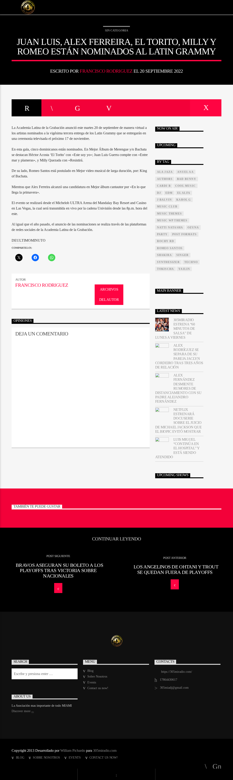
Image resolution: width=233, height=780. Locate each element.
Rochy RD (165, 241)
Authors (164, 179)
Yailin (184, 269)
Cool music (185, 185)
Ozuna (193, 227)
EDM (169, 192)
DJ (159, 192)
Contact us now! (97, 688)
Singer (182, 255)
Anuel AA (185, 172)
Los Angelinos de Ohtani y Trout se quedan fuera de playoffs (176, 569)
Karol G (183, 199)
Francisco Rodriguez (106, 71)
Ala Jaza (165, 172)
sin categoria (116, 30)
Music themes (169, 213)
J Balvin (164, 199)
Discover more (21, 711)
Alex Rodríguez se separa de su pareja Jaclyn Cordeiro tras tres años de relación (179, 356)
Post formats (184, 234)
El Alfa (183, 192)
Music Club (167, 206)
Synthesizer (168, 262)
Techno (191, 262)
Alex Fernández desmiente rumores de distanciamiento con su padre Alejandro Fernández (178, 388)
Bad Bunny (186, 179)
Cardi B (164, 185)
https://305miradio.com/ (176, 671)
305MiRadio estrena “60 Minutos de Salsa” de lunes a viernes (175, 328)
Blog (90, 671)
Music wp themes (172, 220)
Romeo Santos (169, 248)
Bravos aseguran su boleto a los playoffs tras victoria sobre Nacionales (59, 570)
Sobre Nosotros (97, 676)
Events (91, 682)
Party (162, 234)
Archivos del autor (109, 294)
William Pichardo (72, 750)
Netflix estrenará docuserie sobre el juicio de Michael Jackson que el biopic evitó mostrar (178, 420)
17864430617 (168, 679)
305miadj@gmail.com (174, 687)
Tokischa (165, 269)
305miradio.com (104, 750)
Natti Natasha (170, 227)
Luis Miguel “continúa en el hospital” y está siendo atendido (177, 448)
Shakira (164, 255)
